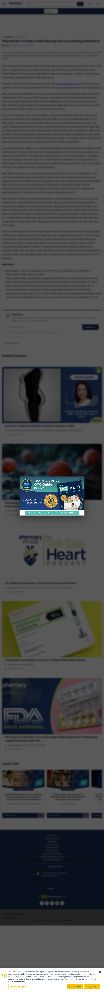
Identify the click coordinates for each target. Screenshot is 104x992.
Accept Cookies (75, 986)
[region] (52, 980)
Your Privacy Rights (18, 986)
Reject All (92, 986)
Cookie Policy (19, 981)
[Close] (100, 972)
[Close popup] (81, 480)
